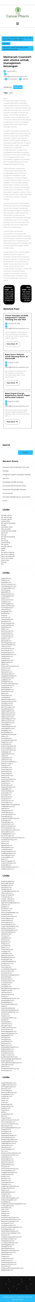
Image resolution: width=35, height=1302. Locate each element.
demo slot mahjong (7, 554)
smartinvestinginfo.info (8, 746)
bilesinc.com (5, 948)
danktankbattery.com (8, 1192)
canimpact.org (6, 1039)
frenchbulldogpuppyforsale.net (11, 1059)
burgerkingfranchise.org (9, 1141)
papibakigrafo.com (7, 1035)
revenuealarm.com (7, 857)
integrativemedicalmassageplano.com (13, 1204)
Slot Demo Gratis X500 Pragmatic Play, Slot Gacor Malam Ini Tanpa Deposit (17, 39)
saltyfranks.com (6, 938)
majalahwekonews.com (9, 1085)
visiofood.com (5, 783)
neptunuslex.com (7, 893)
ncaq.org (4, 615)
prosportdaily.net (6, 773)
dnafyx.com (5, 629)
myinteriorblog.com (7, 791)
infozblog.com (6, 985)
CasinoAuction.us (6, 1024)
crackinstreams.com (7, 685)
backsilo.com (5, 1213)
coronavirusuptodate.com (9, 684)
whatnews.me (5, 765)
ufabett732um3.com (8, 754)
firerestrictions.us (6, 979)
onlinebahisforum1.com (8, 586)
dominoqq (4, 541)
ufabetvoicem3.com (7, 721)
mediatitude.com (7, 914)
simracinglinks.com (7, 918)
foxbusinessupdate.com (9, 1200)
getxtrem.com (6, 1178)
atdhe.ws (4, 1006)
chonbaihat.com (6, 987)
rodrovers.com (6, 670)
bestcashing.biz (6, 977)
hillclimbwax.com (6, 1254)
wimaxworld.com (6, 973)
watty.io (3, 1112)
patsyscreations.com (8, 606)
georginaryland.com (7, 1000)
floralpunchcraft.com (8, 1188)
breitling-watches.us (7, 901)
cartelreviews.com (7, 656)
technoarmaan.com (7, 836)
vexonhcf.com (5, 910)
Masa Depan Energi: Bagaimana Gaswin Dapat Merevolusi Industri (17, 395)
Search (6, 445)
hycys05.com (5, 1167)
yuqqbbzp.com (6, 680)
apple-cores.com (6, 1045)
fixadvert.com (5, 905)
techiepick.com (6, 795)
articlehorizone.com (7, 678)
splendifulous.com (7, 705)
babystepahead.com (8, 1248)
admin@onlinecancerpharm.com (15, 76)
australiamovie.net (7, 885)
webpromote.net (6, 990)
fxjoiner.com (5, 843)
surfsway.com (5, 658)
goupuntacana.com (7, 594)
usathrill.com (5, 808)
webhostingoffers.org (8, 645)
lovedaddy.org (5, 1202)
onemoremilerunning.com (9, 1168)
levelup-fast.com (6, 695)
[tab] (17, 24)
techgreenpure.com (7, 652)
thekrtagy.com (6, 820)
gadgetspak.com (6, 687)
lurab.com (4, 859)
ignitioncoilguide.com (8, 861)
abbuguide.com (6, 641)
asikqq (3, 548)
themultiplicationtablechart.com (11, 1063)
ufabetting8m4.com (8, 711)
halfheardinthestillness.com (10, 1010)
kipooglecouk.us (6, 1026)
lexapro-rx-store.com (8, 1055)
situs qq (3, 535)
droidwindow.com (7, 785)
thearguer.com (6, 1184)
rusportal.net (5, 1110)
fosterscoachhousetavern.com (11, 1153)
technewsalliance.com (8, 748)
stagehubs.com (6, 578)
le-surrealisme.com (7, 922)
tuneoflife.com (6, 1266)
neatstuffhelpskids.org (8, 961)
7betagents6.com (7, 682)
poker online (5, 560)
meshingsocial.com (7, 1182)
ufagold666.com (6, 789)
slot (11, 93)
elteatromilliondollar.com (9, 1139)
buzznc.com (5, 841)
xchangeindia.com (7, 822)
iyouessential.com (7, 633)
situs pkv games (6, 515)
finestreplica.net (6, 738)
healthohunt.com (7, 742)
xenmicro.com (6, 617)
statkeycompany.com (8, 928)
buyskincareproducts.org (9, 1057)
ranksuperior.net (6, 1246)
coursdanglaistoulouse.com (10, 891)
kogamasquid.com (7, 1061)
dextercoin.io (5, 1066)
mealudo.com (5, 1194)
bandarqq (25, 1279)
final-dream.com (6, 767)
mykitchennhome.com (8, 1027)
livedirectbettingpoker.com (10, 1198)
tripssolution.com (6, 672)
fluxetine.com (5, 1016)
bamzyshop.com (6, 797)
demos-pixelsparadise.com (9, 912)
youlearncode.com (7, 637)
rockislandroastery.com (8, 853)
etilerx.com (4, 736)
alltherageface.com (7, 847)
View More (10, 343)
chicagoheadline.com (8, 588)
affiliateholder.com (7, 1270)
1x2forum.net (5, 580)
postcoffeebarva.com (8, 1137)
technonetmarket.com (8, 750)
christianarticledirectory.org (10, 1068)
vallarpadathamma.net (8, 1143)
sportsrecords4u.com (8, 707)
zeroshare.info (5, 946)
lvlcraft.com (5, 664)
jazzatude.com (6, 942)
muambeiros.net (6, 983)
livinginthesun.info (7, 1114)
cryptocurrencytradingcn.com (11, 1233)
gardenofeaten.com (7, 1165)
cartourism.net (6, 1043)
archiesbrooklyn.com (8, 981)
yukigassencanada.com (8, 676)
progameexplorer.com (8, 851)
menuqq (5, 1279)
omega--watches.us (7, 899)
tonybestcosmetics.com (9, 840)
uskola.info (4, 756)
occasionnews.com (7, 1258)
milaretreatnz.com (7, 949)
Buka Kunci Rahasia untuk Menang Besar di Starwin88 (16, 356)
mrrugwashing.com (7, 1206)
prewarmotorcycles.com (9, 916)
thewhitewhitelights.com (9, 1004)
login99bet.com (6, 582)
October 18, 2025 (14, 323)
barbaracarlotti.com (7, 1049)
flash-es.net (5, 1209)
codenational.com (7, 849)
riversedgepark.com (7, 596)
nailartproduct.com (7, 660)
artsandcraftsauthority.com (10, 867)
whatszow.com (6, 646)
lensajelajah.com (6, 611)
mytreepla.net (5, 697)
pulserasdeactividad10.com (10, 1047)
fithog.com (4, 996)
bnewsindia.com (6, 793)
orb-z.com (4, 1151)
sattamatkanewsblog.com (9, 1231)
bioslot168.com (6, 865)
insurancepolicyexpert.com (10, 926)
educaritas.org (5, 609)
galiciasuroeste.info (7, 955)
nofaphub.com (6, 602)
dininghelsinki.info (7, 732)
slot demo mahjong (7, 552)
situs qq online (6, 529)
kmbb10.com (5, 1176)
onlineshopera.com (7, 619)
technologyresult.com (8, 643)
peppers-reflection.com (9, 1264)
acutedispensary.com (8, 1229)
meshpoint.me (6, 1129)
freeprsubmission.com (8, 787)
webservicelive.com (7, 869)
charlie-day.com (6, 1196)
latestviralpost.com (7, 1159)
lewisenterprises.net (7, 623)
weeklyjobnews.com (7, 1241)
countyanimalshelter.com (9, 1243)
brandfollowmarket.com (9, 1239)
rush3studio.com (6, 1096)
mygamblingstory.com (8, 1083)
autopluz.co (5, 907)
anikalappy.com (6, 730)
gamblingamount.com (8, 1252)
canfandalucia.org (7, 812)
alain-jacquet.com (7, 1126)
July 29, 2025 (11, 71)
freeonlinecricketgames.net (10, 975)
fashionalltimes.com (7, 832)
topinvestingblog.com (8, 932)
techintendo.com (7, 650)
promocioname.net (7, 971)
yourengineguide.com (8, 814)
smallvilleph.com (6, 953)
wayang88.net (6, 724)
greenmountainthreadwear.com (11, 1227)
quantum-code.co (7, 763)
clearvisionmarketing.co (9, 762)
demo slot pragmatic (8, 556)
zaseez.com (5, 598)
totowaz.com (5, 1235)
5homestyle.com (6, 1070)
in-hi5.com (4, 1102)
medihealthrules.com (8, 806)
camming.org (5, 590)
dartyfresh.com (6, 621)
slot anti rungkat (20, 1286)
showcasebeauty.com (8, 924)
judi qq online (5, 521)
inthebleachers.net (7, 1053)
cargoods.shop (6, 1118)
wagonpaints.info (6, 758)
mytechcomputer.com (8, 863)
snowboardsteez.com (8, 1170)
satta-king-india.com (7, 674)
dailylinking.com (6, 627)
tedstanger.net (6, 752)
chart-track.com (6, 967)
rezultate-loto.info (7, 703)
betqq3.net (4, 1020)
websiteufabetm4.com (8, 726)
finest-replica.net (6, 769)
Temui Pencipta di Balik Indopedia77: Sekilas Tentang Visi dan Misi (16, 318)
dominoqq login (15, 1282)
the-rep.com (5, 936)
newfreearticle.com (7, 1161)
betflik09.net (5, 613)
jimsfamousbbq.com (8, 881)
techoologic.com (6, 802)
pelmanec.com (6, 1089)
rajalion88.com (6, 592)
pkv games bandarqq (8, 523)
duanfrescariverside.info (9, 734)
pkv (2, 564)
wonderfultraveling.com (9, 969)
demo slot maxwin (7, 558)
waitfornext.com (6, 760)
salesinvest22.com (7, 775)
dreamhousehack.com (8, 826)
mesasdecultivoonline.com (10, 1155)
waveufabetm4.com (7, 723)
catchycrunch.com (7, 600)
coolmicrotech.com (7, 824)
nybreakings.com (6, 816)
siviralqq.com (5, 1215)
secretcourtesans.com (8, 584)
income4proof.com (7, 607)
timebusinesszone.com (8, 1262)
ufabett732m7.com (7, 781)
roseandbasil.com (7, 1002)
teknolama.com (6, 1147)
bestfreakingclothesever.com (10, 1219)
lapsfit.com (4, 693)
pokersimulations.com (8, 699)
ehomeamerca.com (7, 648)
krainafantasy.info (6, 1104)
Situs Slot (6, 43)
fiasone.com (5, 1190)
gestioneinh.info (6, 771)
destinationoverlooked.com (10, 1250)
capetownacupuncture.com (10, 1120)
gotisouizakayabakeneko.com (11, 1128)
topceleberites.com (7, 709)
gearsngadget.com (7, 689)
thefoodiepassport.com (8, 1031)
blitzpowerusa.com (7, 1163)
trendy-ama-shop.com (8, 779)
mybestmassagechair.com (10, 1012)
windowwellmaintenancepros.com (12, 1268)
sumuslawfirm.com (7, 1223)
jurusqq (3, 525)
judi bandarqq (5, 542)
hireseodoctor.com (7, 691)
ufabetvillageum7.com (8, 719)
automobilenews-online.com (10, 830)
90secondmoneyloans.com (10, 666)
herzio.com (4, 1100)
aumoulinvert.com (7, 1029)
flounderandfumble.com (9, 740)
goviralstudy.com (6, 1041)
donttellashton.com (7, 1094)
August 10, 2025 (13, 401)
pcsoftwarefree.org (7, 625)
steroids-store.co (6, 992)
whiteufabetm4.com (8, 728)
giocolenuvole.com (7, 631)
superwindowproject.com (9, 1033)
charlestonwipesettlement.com (11, 1237)
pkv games (4, 544)
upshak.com (5, 1211)
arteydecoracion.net (7, 994)
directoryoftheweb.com (9, 1092)
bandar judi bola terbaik (8, 531)
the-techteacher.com (8, 828)
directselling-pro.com (8, 855)
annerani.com (5, 940)
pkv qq (3, 539)
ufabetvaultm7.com (7, 717)
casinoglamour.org (7, 1065)
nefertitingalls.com (7, 604)
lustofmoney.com (7, 1260)
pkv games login (6, 517)
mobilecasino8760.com (9, 1018)
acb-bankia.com (6, 1207)
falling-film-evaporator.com (10, 1221)
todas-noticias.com (7, 1106)
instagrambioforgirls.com (9, 1172)
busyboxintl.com (6, 1133)
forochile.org (5, 965)
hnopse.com (5, 1256)
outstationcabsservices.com (10, 818)
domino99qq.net (6, 1090)
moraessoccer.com (7, 963)
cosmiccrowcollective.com (9, 1124)
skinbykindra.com (6, 845)
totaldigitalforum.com (8, 834)
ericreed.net (5, 1014)
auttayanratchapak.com (9, 1135)
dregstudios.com (6, 959)
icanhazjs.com (5, 1037)
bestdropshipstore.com (8, 654)
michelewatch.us (6, 897)
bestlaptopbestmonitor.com (10, 998)
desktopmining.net (7, 1051)
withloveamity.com (7, 635)
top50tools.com (6, 934)
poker (3, 550)
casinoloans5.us (6, 1022)
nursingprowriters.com (8, 1225)
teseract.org (5, 777)
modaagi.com (5, 951)
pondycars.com (6, 799)
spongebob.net (6, 1131)
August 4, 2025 (13, 362)
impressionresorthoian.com (10, 1217)
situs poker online (7, 527)
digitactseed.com (7, 662)
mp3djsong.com (6, 889)
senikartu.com (5, 1108)
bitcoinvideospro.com (8, 1122)
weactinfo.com (6, 1180)
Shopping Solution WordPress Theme (16, 1297)
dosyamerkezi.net (7, 920)
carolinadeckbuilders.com (9, 930)
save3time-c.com (7, 909)
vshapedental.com (7, 810)
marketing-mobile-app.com (10, 1186)
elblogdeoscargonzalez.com (10, 988)
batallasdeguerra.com (8, 957)
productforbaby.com (8, 1149)
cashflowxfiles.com (7, 1174)
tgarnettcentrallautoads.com (10, 903)
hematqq (12, 1289)
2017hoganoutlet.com (8, 1087)
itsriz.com (4, 1116)
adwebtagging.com (7, 1245)
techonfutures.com (7, 801)
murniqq (5, 1289)
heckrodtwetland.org (8, 1008)
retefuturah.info (6, 744)
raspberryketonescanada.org (10, 804)
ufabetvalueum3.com (8, 715)
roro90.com (5, 1098)
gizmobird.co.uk (6, 887)
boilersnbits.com (6, 1157)
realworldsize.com (7, 1145)
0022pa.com (5, 944)
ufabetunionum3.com (8, 713)
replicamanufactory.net (8, 701)
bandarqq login (15, 1291)
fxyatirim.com (5, 639)
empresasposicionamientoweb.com (13, 838)
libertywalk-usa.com (7, 883)
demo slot (4, 533)
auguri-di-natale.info (7, 895)
